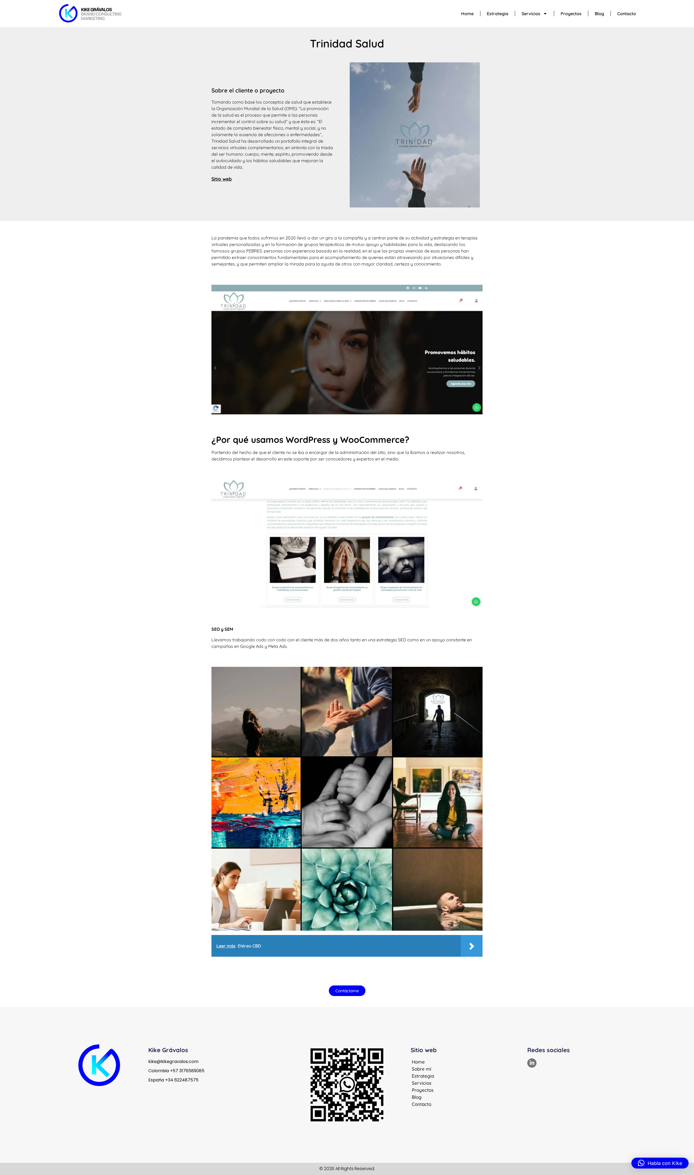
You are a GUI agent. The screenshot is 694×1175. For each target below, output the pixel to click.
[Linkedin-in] (531, 1063)
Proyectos (571, 13)
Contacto (626, 13)
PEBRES (253, 251)
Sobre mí (421, 1069)
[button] (660, 1163)
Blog (599, 13)
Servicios (531, 13)
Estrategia (497, 13)
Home (467, 13)
